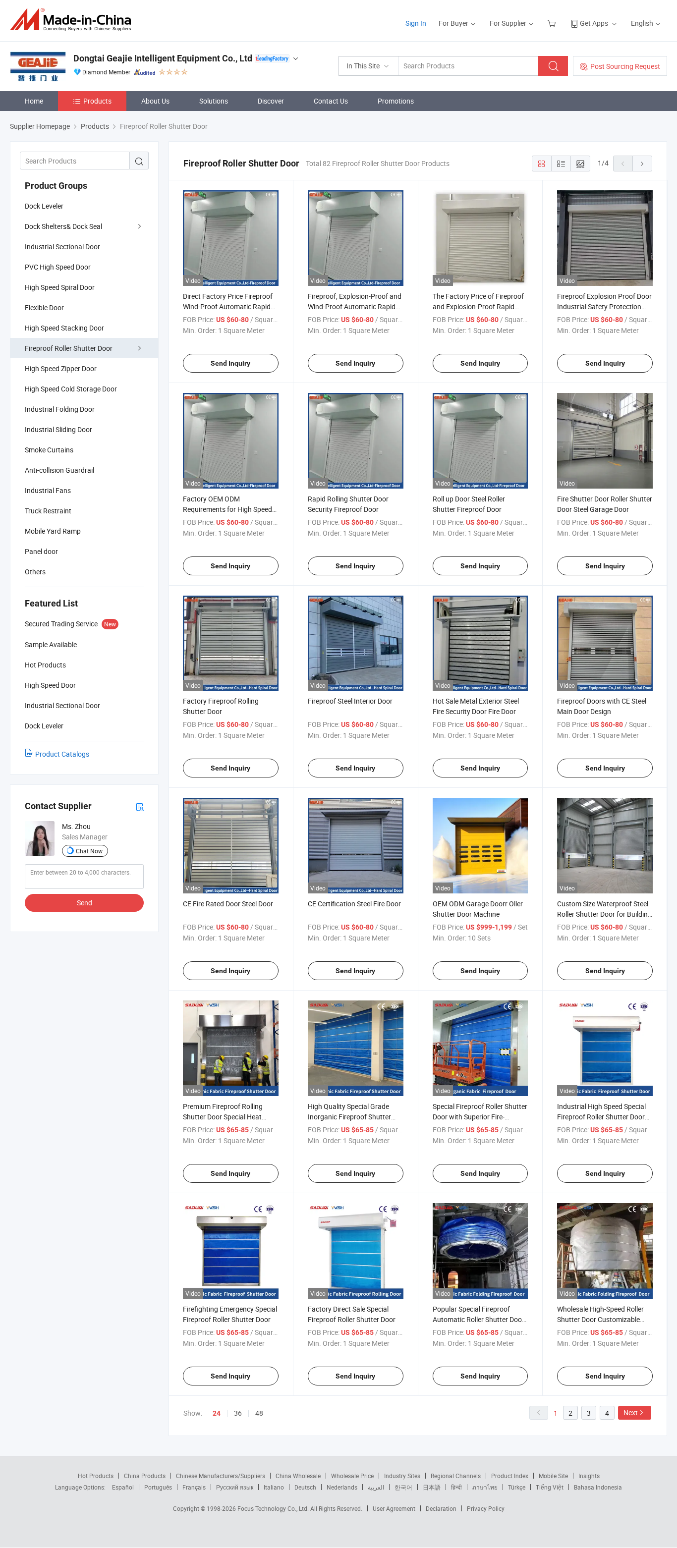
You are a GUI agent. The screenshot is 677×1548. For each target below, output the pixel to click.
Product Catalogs (62, 754)
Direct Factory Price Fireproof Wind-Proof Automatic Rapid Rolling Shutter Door (228, 306)
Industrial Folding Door (60, 409)
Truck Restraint (48, 510)
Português (158, 1487)
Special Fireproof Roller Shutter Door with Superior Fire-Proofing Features (480, 1117)
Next (630, 1412)
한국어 (403, 1487)
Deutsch (305, 1487)
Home (34, 101)
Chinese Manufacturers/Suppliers (220, 1476)
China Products (145, 1476)
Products (97, 101)
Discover (271, 101)
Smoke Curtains (49, 449)
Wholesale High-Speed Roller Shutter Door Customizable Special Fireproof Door (600, 1319)
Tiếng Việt (550, 1487)
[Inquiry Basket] (553, 23)
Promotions (396, 101)
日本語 (432, 1487)
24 (217, 1413)
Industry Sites (402, 1476)
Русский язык (234, 1487)
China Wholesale (298, 1476)
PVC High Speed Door (58, 267)
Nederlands (342, 1487)
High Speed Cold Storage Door (71, 388)
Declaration (441, 1508)
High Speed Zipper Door (61, 368)
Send (84, 902)
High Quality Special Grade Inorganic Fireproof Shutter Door (349, 1117)
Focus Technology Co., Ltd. (273, 1508)
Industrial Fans (48, 490)
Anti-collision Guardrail (59, 470)
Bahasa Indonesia (598, 1487)
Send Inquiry (230, 363)
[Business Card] (140, 806)
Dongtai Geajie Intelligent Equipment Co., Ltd (162, 58)
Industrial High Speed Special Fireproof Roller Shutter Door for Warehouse (601, 1117)
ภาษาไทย (485, 1487)
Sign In (415, 23)
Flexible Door (44, 307)
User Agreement (394, 1508)
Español (123, 1487)
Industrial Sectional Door (62, 246)
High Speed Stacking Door (64, 327)
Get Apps (594, 23)
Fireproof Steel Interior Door (350, 701)
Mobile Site (553, 1476)
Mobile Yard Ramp (53, 531)
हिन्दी (456, 1487)
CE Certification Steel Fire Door (354, 903)
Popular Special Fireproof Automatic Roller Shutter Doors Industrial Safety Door (480, 1319)
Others (35, 571)
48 (259, 1413)
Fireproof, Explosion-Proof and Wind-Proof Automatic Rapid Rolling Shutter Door (354, 306)
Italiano (274, 1487)
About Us (155, 101)
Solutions (213, 101)
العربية (376, 1487)
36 (238, 1413)
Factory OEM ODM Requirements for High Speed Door (227, 509)
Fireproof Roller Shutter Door (69, 348)
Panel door (41, 551)
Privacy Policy (486, 1508)
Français (194, 1487)
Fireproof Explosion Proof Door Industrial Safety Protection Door (604, 306)
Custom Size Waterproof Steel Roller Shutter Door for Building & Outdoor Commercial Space (604, 914)
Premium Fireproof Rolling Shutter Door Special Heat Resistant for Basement (223, 1117)
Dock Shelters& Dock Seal (63, 226)
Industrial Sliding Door (58, 429)
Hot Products (95, 1476)
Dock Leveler (44, 206)
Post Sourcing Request (625, 66)
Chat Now (89, 851)
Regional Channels (456, 1476)
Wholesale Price (352, 1476)
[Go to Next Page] (642, 163)
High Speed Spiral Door (60, 287)
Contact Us (331, 101)
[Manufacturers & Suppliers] (73, 19)
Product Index (509, 1476)
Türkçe (516, 1487)
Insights (589, 1476)
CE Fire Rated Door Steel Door (228, 903)
